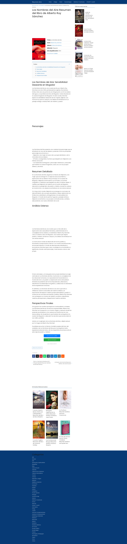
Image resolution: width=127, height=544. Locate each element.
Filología (34, 494)
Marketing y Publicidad (37, 516)
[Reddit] (62, 356)
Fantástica (34, 491)
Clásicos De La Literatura (38, 471)
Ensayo (34, 487)
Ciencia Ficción (35, 468)
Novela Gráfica (35, 528)
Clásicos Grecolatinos (37, 473)
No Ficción (34, 526)
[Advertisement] (52, 27)
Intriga (55, 2)
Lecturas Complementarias (38, 512)
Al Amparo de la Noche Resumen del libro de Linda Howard (63, 362)
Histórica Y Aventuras (79, 2)
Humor (33, 501)
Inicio (50, 2)
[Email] (59, 356)
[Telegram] (55, 356)
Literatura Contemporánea (38, 514)
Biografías (34, 464)
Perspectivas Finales (42, 75)
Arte (33, 460)
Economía (34, 484)
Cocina (34, 475)
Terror (60, 2)
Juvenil (33, 510)
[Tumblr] (48, 356)
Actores (34, 459)
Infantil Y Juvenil (91, 2)
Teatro (33, 537)
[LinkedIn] (52, 356)
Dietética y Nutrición (36, 482)
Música (34, 521)
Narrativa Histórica (36, 525)
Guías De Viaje (35, 496)
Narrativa (34, 523)
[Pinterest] (41, 356)
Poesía (33, 532)
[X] (37, 356)
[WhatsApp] (44, 356)
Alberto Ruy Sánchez (56, 42)
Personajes (39, 69)
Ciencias (34, 469)
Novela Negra (67, 2)
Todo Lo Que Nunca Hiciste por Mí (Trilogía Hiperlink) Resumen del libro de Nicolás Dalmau (42, 363)
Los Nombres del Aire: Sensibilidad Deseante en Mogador (50, 67)
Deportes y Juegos (36, 478)
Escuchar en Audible (52, 53)
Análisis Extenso (41, 73)
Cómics (34, 476)
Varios (33, 541)
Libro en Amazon (52, 340)
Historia (34, 498)
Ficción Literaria (35, 492)
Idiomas (34, 503)
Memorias (34, 519)
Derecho (34, 480)
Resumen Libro (37, 2)
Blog (33, 466)
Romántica (58, 45)
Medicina (34, 517)
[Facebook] (33, 356)
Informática (35, 507)
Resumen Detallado (42, 71)
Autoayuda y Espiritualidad (38, 462)
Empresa (34, 485)
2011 (33, 457)
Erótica (53, 45)
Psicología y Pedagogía (38, 533)
